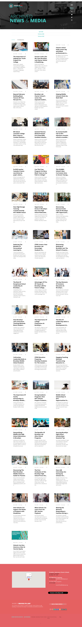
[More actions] (26, 54)
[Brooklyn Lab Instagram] (72, 20)
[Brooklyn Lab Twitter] (72, 17)
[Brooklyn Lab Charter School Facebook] (72, 12)
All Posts (13, 39)
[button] (72, 5)
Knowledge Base (20, 39)
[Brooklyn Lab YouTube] (72, 14)
